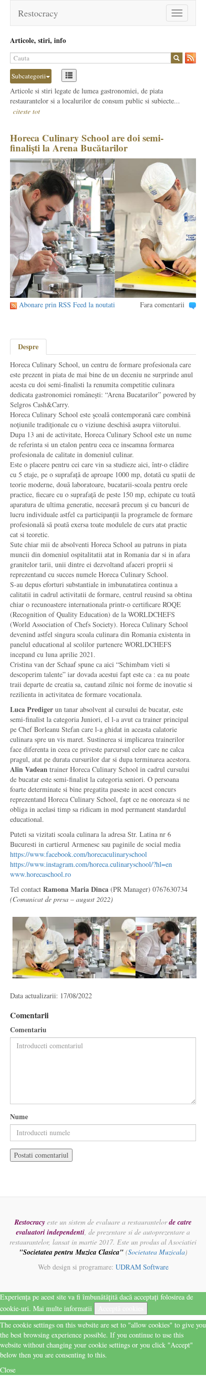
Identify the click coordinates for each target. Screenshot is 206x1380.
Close (8, 1370)
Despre (28, 346)
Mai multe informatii (62, 1308)
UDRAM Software (142, 1267)
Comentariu (28, 1030)
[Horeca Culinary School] (43, 946)
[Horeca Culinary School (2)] (166, 946)
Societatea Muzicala (156, 1252)
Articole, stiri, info (38, 40)
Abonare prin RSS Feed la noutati (67, 304)
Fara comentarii (162, 304)
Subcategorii (29, 75)
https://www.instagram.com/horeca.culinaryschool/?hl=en (91, 864)
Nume (19, 1117)
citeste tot (26, 111)
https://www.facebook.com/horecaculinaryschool (78, 854)
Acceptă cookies (121, 1308)
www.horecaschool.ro (40, 874)
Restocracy (38, 13)
